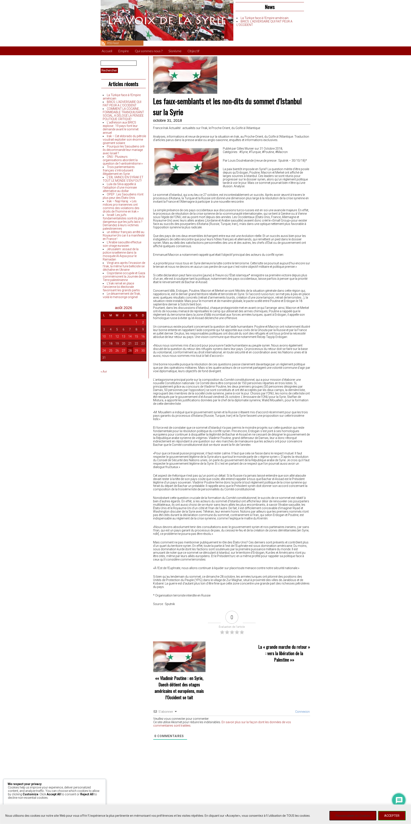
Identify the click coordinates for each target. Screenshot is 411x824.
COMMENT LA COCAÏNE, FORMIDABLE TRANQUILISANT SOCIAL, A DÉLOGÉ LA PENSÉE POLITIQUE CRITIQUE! (123, 114)
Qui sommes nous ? (148, 51)
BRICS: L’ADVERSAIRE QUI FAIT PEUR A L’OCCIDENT (122, 103)
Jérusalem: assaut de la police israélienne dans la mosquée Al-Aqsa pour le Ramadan (120, 254)
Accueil (107, 51)
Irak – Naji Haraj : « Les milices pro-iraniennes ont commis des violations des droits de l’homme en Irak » (121, 206)
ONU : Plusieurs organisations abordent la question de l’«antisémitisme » (123, 160)
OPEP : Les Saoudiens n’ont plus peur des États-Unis (123, 196)
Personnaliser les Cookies (353, 815)
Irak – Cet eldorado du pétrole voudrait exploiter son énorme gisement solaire (124, 139)
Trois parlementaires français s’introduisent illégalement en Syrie (119, 170)
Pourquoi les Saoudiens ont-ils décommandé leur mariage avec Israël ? (124, 150)
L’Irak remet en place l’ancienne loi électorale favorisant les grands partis (121, 287)
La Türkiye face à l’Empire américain (265, 18)
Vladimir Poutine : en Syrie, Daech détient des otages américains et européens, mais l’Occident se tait (179, 688)
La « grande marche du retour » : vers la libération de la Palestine (284, 653)
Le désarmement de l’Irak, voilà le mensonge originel (122, 295)
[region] (205, 814)
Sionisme (175, 51)
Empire (123, 51)
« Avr (104, 371)
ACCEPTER (391, 815)
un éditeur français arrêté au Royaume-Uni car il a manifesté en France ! (123, 235)
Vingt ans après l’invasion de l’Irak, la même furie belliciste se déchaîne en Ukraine (124, 266)
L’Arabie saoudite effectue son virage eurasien (122, 244)
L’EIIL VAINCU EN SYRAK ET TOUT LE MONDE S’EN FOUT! (123, 179)
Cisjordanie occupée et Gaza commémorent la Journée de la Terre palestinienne (124, 276)
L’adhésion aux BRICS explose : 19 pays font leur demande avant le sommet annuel (120, 127)
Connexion (302, 711)
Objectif (194, 51)
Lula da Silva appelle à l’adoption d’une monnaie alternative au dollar (120, 187)
